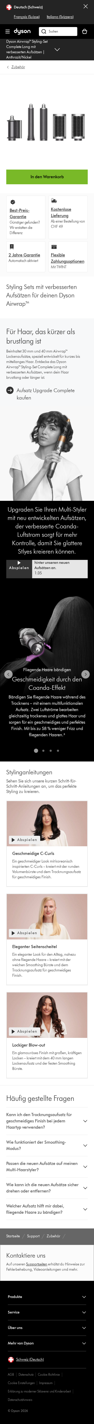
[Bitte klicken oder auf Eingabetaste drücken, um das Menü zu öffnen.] (7, 31)
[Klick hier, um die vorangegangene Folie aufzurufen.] (8, 674)
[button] (46, 565)
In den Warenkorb (47, 176)
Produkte (15, 1297)
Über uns (15, 1328)
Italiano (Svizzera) (60, 17)
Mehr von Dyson (21, 1343)
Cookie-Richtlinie (49, 1374)
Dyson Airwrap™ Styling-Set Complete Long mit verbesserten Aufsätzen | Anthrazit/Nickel (27, 49)
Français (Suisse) (27, 17)
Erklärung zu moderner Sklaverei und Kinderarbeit (39, 1391)
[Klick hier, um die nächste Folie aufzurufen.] (85, 674)
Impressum (45, 1383)
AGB (11, 1374)
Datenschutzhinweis (20, 1400)
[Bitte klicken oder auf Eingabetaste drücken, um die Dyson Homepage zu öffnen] (22, 33)
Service (14, 1312)
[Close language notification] (86, 12)
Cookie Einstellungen (21, 1383)
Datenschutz (26, 1374)
